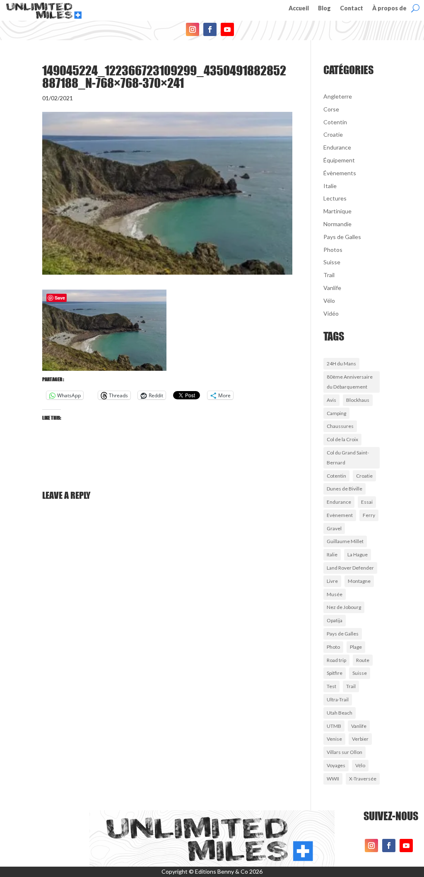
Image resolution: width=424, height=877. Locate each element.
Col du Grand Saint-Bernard (348, 457)
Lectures (335, 198)
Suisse (331, 262)
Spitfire (334, 673)
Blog (324, 8)
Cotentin (335, 122)
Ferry (369, 515)
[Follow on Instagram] (192, 29)
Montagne (359, 581)
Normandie (337, 223)
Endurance (337, 147)
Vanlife (332, 287)
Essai (367, 502)
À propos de (389, 8)
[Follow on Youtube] (227, 29)
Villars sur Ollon (344, 752)
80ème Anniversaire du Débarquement (350, 382)
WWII (333, 779)
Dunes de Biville (344, 489)
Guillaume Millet (345, 541)
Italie (330, 185)
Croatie (333, 134)
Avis (331, 400)
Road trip (336, 660)
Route (362, 660)
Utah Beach (339, 713)
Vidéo (331, 313)
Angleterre (337, 96)
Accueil (299, 8)
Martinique (337, 211)
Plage (356, 647)
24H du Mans (341, 363)
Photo (333, 647)
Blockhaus (357, 400)
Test (331, 686)
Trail (329, 274)
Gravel (334, 528)
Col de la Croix (342, 439)
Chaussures (340, 426)
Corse (331, 109)
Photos (332, 249)
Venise (334, 739)
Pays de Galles (342, 236)
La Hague (357, 554)
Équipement (339, 160)
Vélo (329, 300)
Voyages (336, 765)
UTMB (334, 726)
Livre (332, 581)
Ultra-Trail (338, 699)
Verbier (360, 739)
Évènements (339, 172)
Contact (351, 8)
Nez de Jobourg (344, 607)
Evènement (340, 515)
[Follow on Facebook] (210, 29)
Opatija (334, 620)
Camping (336, 413)
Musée (334, 594)
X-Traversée (362, 779)
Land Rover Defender (350, 568)
